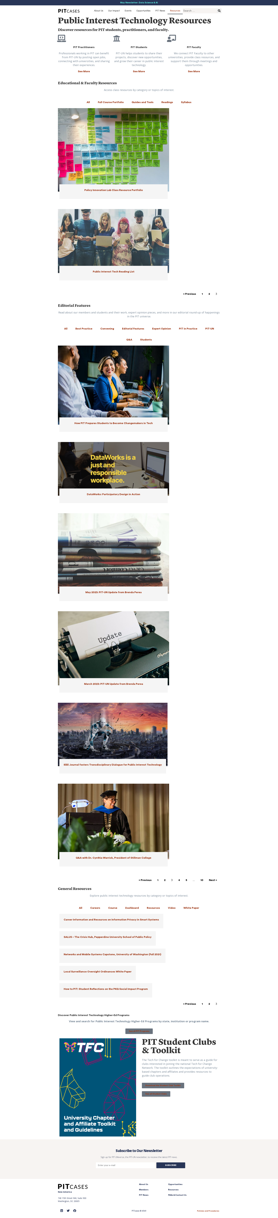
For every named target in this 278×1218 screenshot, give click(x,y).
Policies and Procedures (208, 1211)
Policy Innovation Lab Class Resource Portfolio (113, 190)
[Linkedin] (62, 1211)
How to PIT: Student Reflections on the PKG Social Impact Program (106, 989)
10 (201, 880)
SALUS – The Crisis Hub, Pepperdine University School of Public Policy (107, 937)
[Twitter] (68, 1211)
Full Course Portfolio (111, 102)
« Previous (189, 294)
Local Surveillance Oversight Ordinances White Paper (97, 971)
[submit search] (219, 10)
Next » (213, 880)
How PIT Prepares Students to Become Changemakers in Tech (113, 423)
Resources (175, 11)
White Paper (191, 908)
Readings (167, 102)
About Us (98, 11)
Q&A (129, 339)
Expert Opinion (161, 328)
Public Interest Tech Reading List (113, 271)
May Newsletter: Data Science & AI (139, 3)
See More (84, 71)
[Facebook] (75, 1211)
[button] (139, 1031)
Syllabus (186, 102)
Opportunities (143, 11)
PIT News (160, 11)
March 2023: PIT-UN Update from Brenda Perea (113, 684)
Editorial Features (133, 328)
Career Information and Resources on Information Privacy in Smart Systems (111, 919)
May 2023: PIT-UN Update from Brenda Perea (113, 592)
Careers (95, 908)
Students (146, 339)
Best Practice (83, 328)
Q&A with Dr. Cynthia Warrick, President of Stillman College (113, 857)
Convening (107, 328)
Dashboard (132, 908)
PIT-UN (209, 328)
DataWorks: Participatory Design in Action (113, 494)
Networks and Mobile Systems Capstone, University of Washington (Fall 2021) (112, 954)
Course (112, 908)
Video (171, 908)
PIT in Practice (188, 328)
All (88, 102)
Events (128, 11)
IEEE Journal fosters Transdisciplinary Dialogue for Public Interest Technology (113, 764)
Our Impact (114, 11)
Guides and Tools (142, 102)
